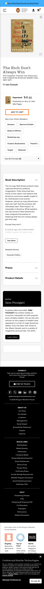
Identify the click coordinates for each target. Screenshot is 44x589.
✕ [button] (40, 557)
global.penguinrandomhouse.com (22, 396)
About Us (22, 408)
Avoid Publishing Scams (22, 481)
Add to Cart (17, 112)
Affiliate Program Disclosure (22, 478)
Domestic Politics (13, 255)
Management (22, 421)
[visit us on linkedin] (25, 392)
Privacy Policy (22, 468)
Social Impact (22, 424)
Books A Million (14, 131)
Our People (22, 414)
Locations (22, 417)
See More (11, 240)
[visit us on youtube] (20, 392)
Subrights (22, 509)
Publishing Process (22, 495)
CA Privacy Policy (22, 471)
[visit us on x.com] (15, 392)
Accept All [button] (35, 581)
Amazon (11, 124)
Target (10, 150)
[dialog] (22, 571)
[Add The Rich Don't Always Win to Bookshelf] (41, 17)
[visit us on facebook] (10, 392)
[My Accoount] (33, 10)
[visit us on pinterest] (30, 392)
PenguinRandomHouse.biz (22, 458)
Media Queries (22, 448)
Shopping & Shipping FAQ (22, 502)
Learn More (13, 337)
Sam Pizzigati (12, 84)
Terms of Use (22, 465)
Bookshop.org (13, 137)
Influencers (22, 452)
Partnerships (22, 445)
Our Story (22, 411)
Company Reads (22, 455)
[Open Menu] (4, 10)
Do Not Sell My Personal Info (22, 474)
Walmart (22, 150)
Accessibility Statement (22, 427)
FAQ (22, 499)
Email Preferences (22, 461)
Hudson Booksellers (16, 143)
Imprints (22, 434)
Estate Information (22, 515)
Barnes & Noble (27, 124)
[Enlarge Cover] (41, 54)
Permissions (22, 512)
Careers (22, 430)
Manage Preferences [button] (11, 580)
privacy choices (7, 576)
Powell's (34, 143)
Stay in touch (23, 384)
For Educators (22, 505)
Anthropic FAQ (22, 484)
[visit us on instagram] (35, 392)
